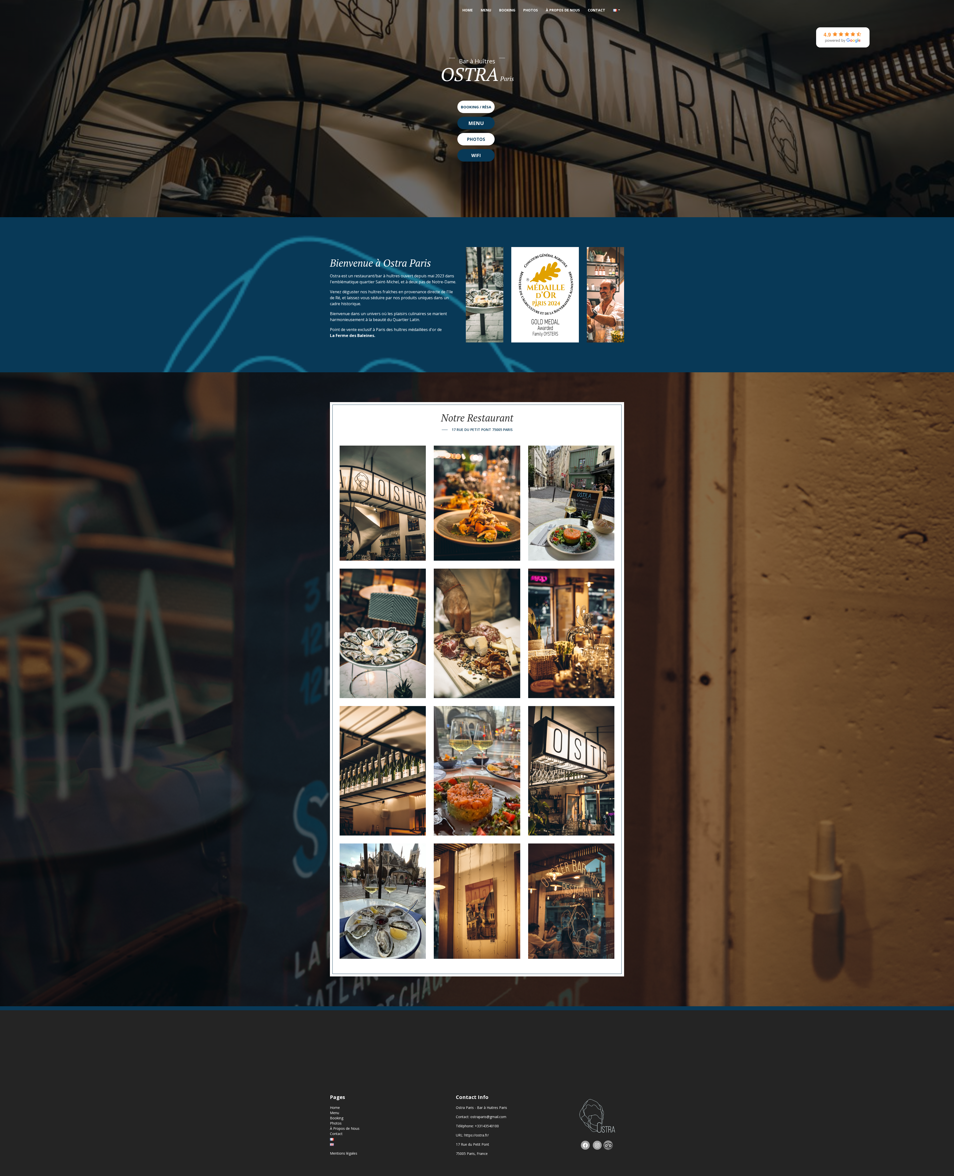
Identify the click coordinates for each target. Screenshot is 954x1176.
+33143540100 (487, 1126)
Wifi (476, 155)
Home (467, 10)
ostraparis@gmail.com (488, 1116)
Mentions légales (343, 1153)
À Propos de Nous (563, 10)
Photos (530, 10)
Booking (507, 10)
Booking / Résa (476, 106)
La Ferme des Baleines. (352, 335)
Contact (596, 10)
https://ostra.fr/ (476, 1135)
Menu (486, 10)
